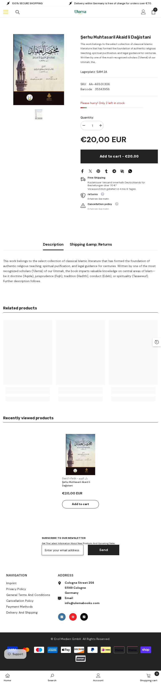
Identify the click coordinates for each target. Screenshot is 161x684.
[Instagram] (62, 617)
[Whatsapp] (130, 171)
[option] (38, 69)
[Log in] (143, 12)
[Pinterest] (98, 171)
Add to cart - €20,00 (119, 156)
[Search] (17, 12)
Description (53, 244)
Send (103, 550)
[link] (27, 392)
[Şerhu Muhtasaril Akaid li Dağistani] (80, 454)
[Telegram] (114, 171)
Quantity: (87, 117)
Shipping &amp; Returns (91, 244)
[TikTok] (84, 617)
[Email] (122, 171)
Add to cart (80, 504)
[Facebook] (82, 171)
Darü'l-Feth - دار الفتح (75, 478)
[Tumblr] (106, 171)
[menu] (5, 11)
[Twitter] (90, 171)
